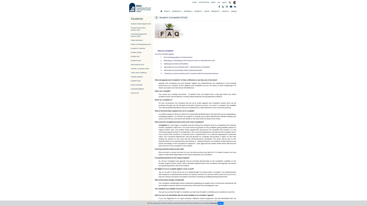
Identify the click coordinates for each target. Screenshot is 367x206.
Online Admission (137, 40)
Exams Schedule (136, 85)
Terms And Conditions (139, 73)
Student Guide (136, 52)
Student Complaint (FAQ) (140, 69)
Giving (233, 11)
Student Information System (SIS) (138, 29)
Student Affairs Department (141, 24)
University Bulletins (137, 89)
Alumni (206, 11)
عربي (218, 2)
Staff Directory (204, 2)
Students (197, 11)
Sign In (224, 2)
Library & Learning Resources (141, 44)
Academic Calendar (138, 48)
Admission (188, 11)
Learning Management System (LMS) (139, 35)
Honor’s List (135, 93)
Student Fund (135, 81)
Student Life (135, 56)
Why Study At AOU (137, 65)
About (166, 11)
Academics (176, 11)
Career (194, 2)
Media (213, 2)
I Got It (220, 203)
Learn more (213, 203)
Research (215, 11)
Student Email (136, 61)
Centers (225, 11)
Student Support (137, 77)
